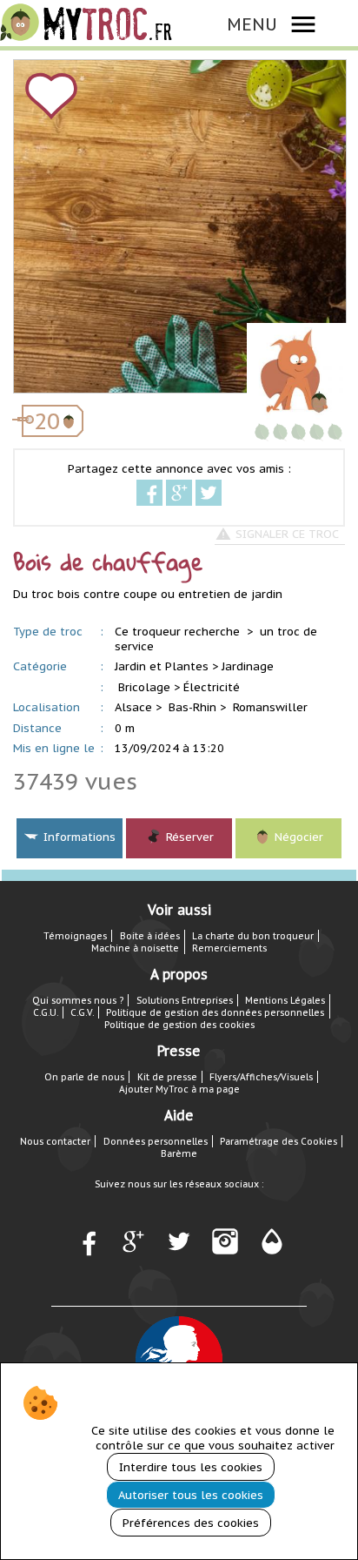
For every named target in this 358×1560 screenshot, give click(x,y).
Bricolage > (149, 687)
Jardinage (248, 666)
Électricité (211, 687)
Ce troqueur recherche (179, 631)
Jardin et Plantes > (166, 666)
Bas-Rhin (192, 707)
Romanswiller (270, 707)
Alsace (133, 707)
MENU (252, 24)
